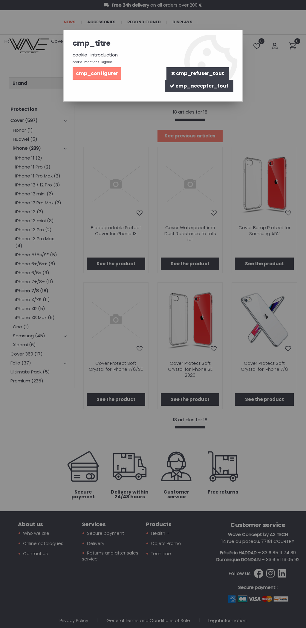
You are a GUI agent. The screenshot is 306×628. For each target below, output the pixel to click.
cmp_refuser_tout (199, 73)
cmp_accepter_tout (202, 85)
